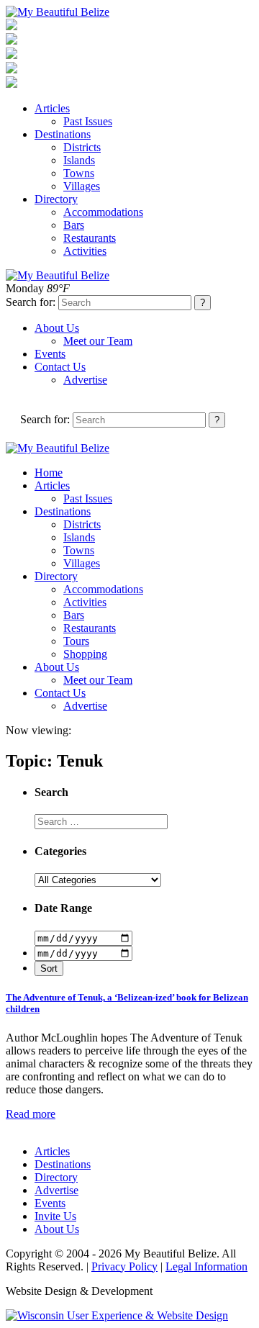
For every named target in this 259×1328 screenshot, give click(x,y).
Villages (81, 186)
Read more (30, 1114)
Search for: (30, 302)
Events (50, 354)
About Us (57, 328)
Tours (76, 641)
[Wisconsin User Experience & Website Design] (117, 1315)
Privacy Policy (124, 1266)
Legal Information (206, 1266)
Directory (56, 199)
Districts (82, 147)
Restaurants (89, 238)
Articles (52, 108)
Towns (78, 173)
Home (49, 472)
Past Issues (87, 121)
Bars (73, 225)
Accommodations (103, 212)
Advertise (85, 380)
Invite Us (55, 1216)
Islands (79, 160)
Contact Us (60, 367)
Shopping (85, 654)
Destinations (63, 134)
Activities (84, 251)
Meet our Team (97, 341)
